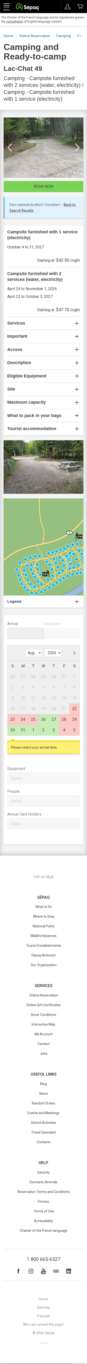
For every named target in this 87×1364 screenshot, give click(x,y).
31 (23, 730)
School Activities (43, 1123)
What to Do (43, 907)
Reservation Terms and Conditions (43, 1192)
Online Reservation (34, 36)
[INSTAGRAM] (31, 1271)
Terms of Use (43, 1211)
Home (8, 36)
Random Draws (43, 1103)
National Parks (44, 926)
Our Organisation (44, 965)
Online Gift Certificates (43, 1005)
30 (12, 730)
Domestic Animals (44, 1182)
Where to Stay (43, 916)
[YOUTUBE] (43, 1271)
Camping (63, 36)
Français (43, 1316)
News (43, 1093)
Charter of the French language (43, 1231)
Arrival (12, 623)
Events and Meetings (43, 1113)
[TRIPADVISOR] (56, 1271)
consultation (14, 21)
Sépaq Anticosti (43, 955)
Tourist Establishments (43, 945)
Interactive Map (43, 1024)
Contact (43, 1044)
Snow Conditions (43, 1015)
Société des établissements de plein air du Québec (27, 7)
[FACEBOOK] (18, 1271)
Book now (43, 186)
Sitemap (43, 1307)
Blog (43, 1084)
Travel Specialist (43, 1132)
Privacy (43, 1201)
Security (43, 1172)
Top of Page (43, 877)
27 (54, 719)
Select (16, 778)
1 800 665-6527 (43, 1259)
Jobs (43, 1053)
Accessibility (43, 1221)
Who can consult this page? (43, 1324)
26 (43, 719)
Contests (44, 1142)
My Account (44, 1034)
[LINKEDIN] (68, 1271)
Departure (52, 623)
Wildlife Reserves (43, 936)
